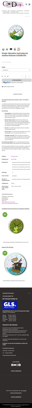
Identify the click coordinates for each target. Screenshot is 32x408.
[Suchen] (26, 4)
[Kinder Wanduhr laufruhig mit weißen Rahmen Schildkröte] (16, 32)
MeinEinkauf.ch (6, 329)
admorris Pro (18, 406)
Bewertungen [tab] (17, 94)
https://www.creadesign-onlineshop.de (10, 203)
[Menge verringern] (22, 76)
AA (12, 172)
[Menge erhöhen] (29, 76)
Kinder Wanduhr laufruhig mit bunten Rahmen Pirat (14, 280)
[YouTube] (15, 365)
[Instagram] (17, 365)
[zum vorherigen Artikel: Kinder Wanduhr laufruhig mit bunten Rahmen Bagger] (26, 16)
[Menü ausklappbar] (29, 4)
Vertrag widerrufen (16, 371)
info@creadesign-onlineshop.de (8, 202)
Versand (9, 62)
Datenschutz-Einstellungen (16, 392)
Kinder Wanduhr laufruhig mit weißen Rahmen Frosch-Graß (15, 242)
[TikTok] (19, 365)
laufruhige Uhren (14, 156)
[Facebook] (12, 365)
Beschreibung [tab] (6, 94)
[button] (16, 293)
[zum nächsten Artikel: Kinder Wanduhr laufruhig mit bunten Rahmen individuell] (28, 16)
